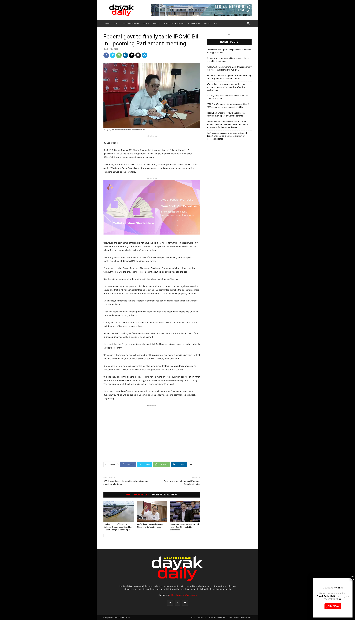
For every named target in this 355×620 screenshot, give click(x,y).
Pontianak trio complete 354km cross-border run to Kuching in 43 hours (228, 59)
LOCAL (117, 23)
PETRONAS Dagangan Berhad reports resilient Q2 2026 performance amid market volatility (229, 105)
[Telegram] (144, 55)
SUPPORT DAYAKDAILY (217, 617)
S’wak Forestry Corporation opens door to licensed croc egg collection (229, 51)
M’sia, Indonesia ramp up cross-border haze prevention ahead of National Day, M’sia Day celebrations (226, 87)
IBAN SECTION (194, 23)
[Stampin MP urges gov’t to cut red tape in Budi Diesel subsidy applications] (185, 511)
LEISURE (156, 23)
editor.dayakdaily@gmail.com (183, 595)
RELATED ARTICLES (137, 494)
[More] (191, 464)
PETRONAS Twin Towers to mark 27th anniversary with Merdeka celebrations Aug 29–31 (229, 68)
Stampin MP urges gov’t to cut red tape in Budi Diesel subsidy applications (184, 527)
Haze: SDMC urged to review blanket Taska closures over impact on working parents (226, 114)
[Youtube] (185, 603)
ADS (215, 23)
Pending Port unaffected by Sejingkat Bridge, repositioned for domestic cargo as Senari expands (117, 527)
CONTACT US (246, 617)
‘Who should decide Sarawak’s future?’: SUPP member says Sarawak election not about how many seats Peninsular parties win (227, 124)
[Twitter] (112, 55)
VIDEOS (207, 23)
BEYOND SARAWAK (131, 23)
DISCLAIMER (234, 617)
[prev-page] (105, 535)
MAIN (107, 23)
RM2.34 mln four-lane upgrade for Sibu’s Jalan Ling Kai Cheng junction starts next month (229, 77)
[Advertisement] (152, 428)
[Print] (138, 55)
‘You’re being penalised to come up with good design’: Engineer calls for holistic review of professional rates (227, 136)
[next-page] (109, 535)
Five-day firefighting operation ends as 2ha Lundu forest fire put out (228, 97)
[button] (248, 23)
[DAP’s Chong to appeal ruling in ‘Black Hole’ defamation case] (152, 511)
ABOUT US (202, 617)
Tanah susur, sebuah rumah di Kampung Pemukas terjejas (181, 482)
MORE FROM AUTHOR (164, 494)
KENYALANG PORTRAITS (174, 23)
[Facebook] (106, 55)
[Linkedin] (125, 55)
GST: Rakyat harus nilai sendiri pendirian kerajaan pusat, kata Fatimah (125, 482)
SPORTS (146, 23)
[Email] (132, 55)
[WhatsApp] (119, 55)
